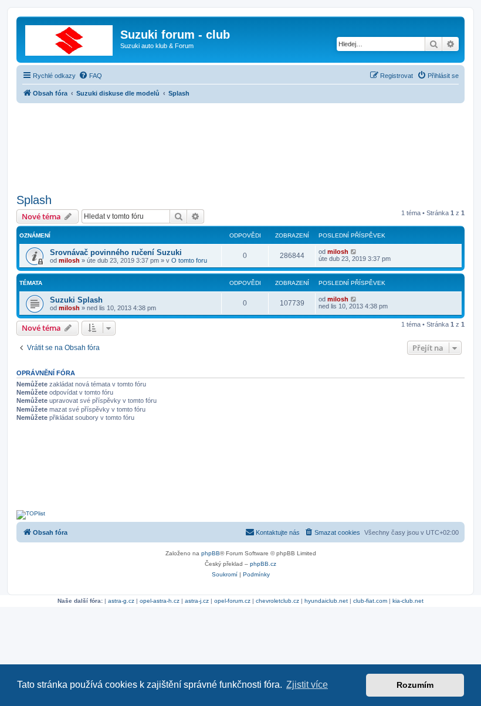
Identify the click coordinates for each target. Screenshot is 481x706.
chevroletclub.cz (277, 601)
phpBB (210, 553)
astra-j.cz (197, 601)
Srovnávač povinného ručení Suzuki (116, 252)
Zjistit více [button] (307, 685)
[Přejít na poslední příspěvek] (354, 251)
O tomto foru (189, 260)
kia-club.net (408, 601)
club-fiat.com (370, 601)
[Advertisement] (240, 144)
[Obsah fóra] (69, 38)
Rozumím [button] (415, 685)
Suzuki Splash (76, 300)
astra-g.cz (121, 601)
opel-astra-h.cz (159, 601)
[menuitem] (90, 76)
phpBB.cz (263, 564)
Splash (34, 200)
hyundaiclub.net (326, 601)
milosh (69, 260)
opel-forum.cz (232, 601)
